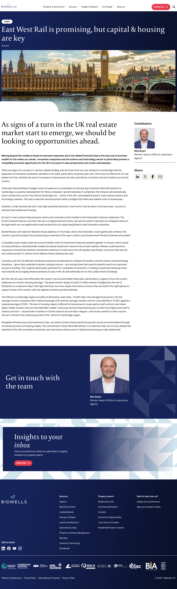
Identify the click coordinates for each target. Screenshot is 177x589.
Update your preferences (148, 502)
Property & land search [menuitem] (54, 7)
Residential (64, 549)
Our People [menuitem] (107, 7)
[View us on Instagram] (20, 548)
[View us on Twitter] (145, 177)
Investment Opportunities (109, 517)
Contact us (159, 7)
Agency (63, 502)
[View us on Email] (160, 177)
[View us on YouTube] (14, 548)
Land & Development (69, 523)
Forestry (102, 512)
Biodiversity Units (106, 502)
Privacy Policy (68, 578)
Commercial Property (108, 507)
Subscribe (21, 463)
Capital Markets (66, 512)
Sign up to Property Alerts (149, 507)
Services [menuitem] (73, 7)
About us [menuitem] (121, 7)
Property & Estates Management (74, 533)
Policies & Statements (12, 578)
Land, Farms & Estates (108, 523)
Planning (63, 538)
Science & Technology (69, 543)
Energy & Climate (67, 517)
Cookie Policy (30, 578)
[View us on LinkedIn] (137, 177)
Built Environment (67, 507)
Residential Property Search (111, 528)
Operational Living (67, 528)
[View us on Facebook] (152, 177)
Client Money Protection (49, 578)
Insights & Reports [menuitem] (89, 7)
